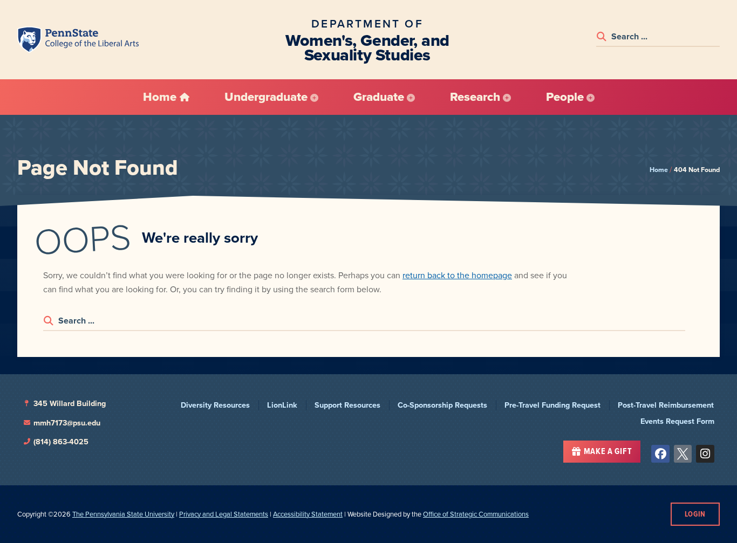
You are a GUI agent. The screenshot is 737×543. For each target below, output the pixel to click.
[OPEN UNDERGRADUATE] (314, 97)
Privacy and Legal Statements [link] (223, 514)
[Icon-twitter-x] (683, 454)
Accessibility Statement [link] (308, 514)
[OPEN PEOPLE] (590, 97)
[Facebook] (660, 454)
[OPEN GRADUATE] (411, 97)
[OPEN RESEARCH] (507, 97)
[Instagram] (705, 454)
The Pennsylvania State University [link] (123, 514)
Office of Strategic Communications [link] (476, 514)
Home (659, 170)
